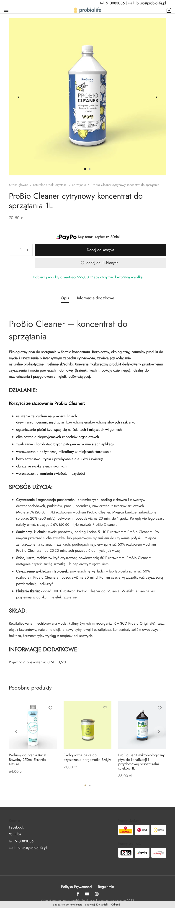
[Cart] (169, 10)
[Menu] (6, 10)
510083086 (115, 3)
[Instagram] (96, 894)
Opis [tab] (65, 298)
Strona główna (18, 184)
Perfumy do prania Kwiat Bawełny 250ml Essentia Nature (27, 759)
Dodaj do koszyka (100, 249)
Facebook (16, 827)
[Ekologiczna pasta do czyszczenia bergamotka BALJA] (87, 725)
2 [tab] (89, 785)
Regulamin (106, 886)
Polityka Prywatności (76, 886)
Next (156, 96)
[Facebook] (78, 894)
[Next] (159, 731)
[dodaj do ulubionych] (50, 708)
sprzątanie (79, 184)
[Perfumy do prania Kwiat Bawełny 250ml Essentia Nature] (33, 725)
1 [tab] (85, 785)
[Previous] (15, 731)
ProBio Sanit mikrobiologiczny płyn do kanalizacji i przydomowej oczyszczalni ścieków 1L (141, 761)
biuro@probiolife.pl (151, 3)
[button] (50, 718)
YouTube (15, 834)
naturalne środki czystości (50, 184)
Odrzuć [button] (115, 905)
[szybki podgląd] (50, 729)
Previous (18, 96)
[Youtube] (87, 894)
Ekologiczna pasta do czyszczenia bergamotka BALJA (87, 757)
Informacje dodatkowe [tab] (95, 298)
